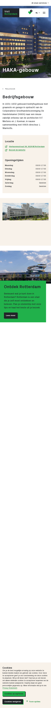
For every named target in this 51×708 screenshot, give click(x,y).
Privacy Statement (9, 688)
